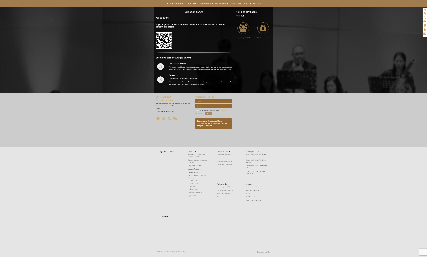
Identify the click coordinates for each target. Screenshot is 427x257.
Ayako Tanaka (194, 183)
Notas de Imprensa (252, 190)
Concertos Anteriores (224, 161)
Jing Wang (193, 186)
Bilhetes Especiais (263, 38)
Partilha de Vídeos (252, 197)
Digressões (192, 196)
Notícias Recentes (252, 187)
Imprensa (249, 184)
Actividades (221, 197)
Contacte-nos (163, 216)
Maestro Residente (194, 169)
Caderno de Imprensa (253, 200)
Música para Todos (252, 152)
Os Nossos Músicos (195, 192)
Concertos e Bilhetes (224, 152)
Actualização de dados (225, 190)
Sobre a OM (192, 152)
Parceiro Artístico (194, 172)
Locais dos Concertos (224, 164)
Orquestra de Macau (166, 152)
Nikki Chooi (193, 189)
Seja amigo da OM (243, 38)
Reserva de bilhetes (224, 193)
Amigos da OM (222, 184)
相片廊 (248, 193)
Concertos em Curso (224, 154)
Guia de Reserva (223, 158)
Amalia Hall (193, 181)
